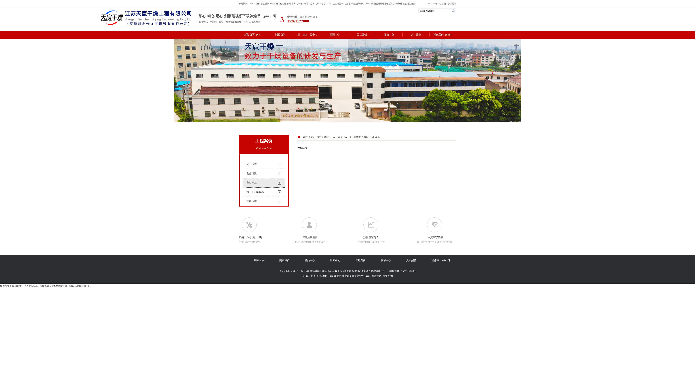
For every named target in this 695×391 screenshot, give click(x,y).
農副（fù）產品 (372, 137)
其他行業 (252, 201)
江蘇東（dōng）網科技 (332, 275)
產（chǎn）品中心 (307, 34)
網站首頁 (259, 260)
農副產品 (252, 182)
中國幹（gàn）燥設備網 (369, 275)
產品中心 (310, 260)
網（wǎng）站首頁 (437, 3)
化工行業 (252, 164)
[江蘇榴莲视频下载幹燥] (147, 25)
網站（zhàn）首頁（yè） (337, 137)
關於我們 (280, 34)
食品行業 (252, 173)
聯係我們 (451, 3)
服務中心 (389, 34)
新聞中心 (335, 34)
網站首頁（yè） (253, 34)
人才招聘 (416, 34)
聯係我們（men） (443, 34)
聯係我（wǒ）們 (440, 260)
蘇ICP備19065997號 (362, 271)
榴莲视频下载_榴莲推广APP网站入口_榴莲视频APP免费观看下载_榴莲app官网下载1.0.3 (45, 286)
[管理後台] (387, 275)
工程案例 (362, 34)
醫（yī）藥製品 (255, 192)
